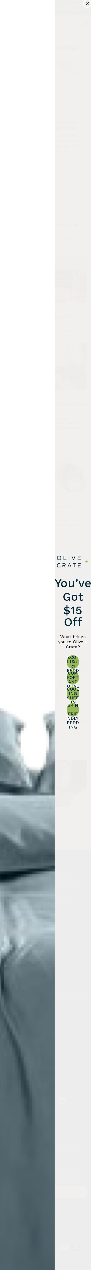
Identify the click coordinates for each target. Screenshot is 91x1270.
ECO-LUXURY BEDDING (73, 662)
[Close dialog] (87, 3)
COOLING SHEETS (73, 694)
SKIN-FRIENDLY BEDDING (73, 710)
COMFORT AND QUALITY (73, 678)
